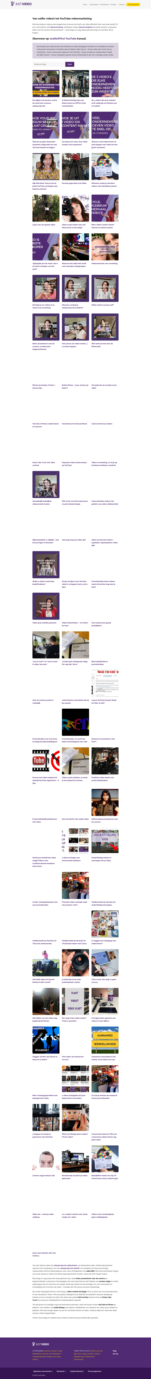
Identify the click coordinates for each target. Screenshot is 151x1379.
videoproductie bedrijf (69, 1268)
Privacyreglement (94, 1371)
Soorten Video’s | (51, 1351)
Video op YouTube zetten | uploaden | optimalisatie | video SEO (105, 543)
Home (85, 4)
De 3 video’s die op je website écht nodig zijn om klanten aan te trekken (104, 103)
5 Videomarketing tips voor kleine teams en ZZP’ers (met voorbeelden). (74, 103)
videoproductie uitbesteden (65, 1265)
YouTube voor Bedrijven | (52, 1354)
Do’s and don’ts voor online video (75, 819)
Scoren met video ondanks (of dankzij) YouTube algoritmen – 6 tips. (45, 780)
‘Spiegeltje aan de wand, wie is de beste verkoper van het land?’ (45, 266)
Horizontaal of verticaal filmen (74, 424)
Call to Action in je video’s (102, 424)
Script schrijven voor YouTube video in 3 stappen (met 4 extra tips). (75, 584)
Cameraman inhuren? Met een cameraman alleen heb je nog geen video (104, 1137)
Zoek (70, 64)
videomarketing (56, 27)
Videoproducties (39, 1356)
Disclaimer (61, 1371)
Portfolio (113, 4)
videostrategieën (85, 27)
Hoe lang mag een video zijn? (74, 540)
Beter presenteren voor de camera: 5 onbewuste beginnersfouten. (43, 346)
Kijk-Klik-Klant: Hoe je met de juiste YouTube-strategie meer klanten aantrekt (45, 186)
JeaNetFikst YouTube (63, 38)
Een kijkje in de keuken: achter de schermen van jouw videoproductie (44, 103)
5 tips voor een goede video (43, 225)
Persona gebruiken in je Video (74, 183)
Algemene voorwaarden (42, 1371)
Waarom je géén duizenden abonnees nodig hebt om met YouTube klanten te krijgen (44, 144)
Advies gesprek (133, 4)
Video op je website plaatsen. (44, 623)
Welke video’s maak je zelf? (103, 305)
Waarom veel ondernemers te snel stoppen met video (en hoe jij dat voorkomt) (104, 144)
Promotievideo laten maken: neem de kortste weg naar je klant (103, 584)
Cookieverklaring (76, 1371)
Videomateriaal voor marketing (105, 263)
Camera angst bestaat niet (43, 1176)
